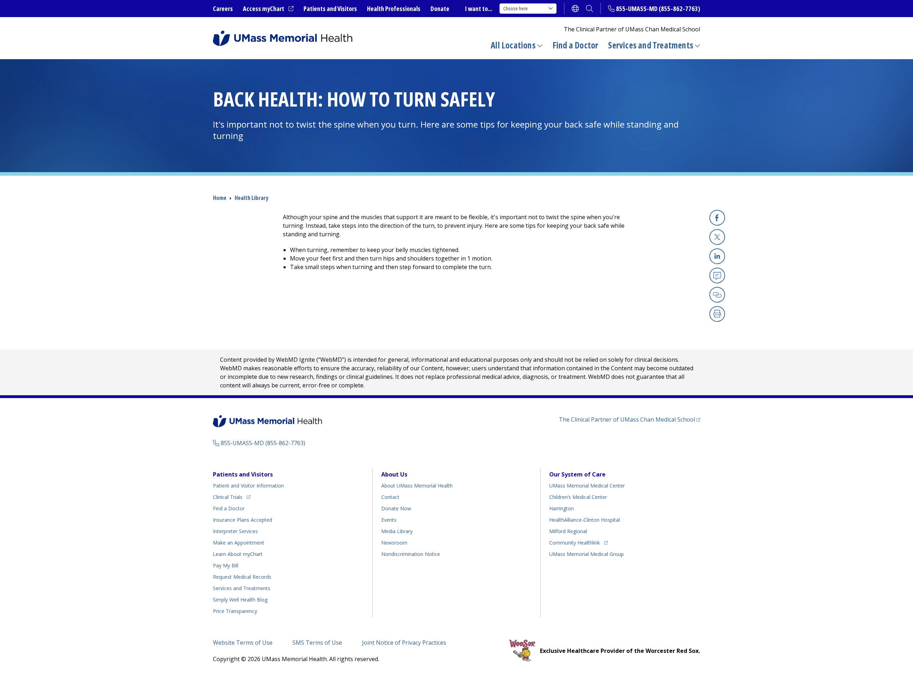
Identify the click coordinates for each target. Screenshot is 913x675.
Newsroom (394, 542)
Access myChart (268, 9)
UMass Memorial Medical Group (586, 554)
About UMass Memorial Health (417, 485)
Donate (439, 8)
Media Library (397, 531)
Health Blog (240, 599)
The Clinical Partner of (629, 419)
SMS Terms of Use (317, 642)
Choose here (515, 8)
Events (389, 519)
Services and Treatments (650, 45)
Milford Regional (568, 531)
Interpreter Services (235, 531)
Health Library (251, 198)
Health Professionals (393, 8)
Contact (390, 497)
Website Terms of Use (242, 642)
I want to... (478, 8)
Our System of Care (577, 474)
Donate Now (396, 508)
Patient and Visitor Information (248, 485)
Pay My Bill (225, 565)
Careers (223, 8)
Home (219, 198)
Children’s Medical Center (578, 497)
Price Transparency (235, 611)
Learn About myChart (237, 554)
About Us (394, 474)
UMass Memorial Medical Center (587, 485)
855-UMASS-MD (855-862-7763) (658, 8)
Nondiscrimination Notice (410, 554)
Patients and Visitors (330, 8)
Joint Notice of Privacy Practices (404, 642)
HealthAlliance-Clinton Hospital (584, 519)
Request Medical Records (242, 576)
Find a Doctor (575, 45)
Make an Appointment (238, 542)
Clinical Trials (231, 496)
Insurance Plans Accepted (242, 519)
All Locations (513, 45)
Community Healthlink (574, 542)
